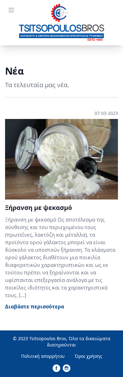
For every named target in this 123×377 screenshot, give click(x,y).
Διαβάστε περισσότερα (34, 306)
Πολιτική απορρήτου (43, 356)
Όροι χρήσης (88, 356)
